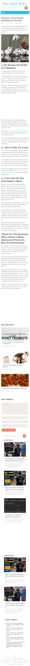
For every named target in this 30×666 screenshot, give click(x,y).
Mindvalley (5, 170)
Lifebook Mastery (22, 190)
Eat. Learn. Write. (15, 3)
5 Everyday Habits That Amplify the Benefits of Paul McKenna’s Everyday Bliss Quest (15, 644)
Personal (26, 660)
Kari (3, 23)
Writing (20, 660)
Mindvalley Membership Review (20, 662)
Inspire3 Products (7, 662)
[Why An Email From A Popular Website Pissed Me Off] (15, 333)
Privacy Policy (19, 664)
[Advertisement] (15, 107)
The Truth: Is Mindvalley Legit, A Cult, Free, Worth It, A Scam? (14, 629)
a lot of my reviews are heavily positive (17, 131)
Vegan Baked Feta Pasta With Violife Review (15, 388)
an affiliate (23, 186)
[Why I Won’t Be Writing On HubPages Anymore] (15, 357)
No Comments (20, 23)
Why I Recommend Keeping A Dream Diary (14, 646)
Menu (3, 12)
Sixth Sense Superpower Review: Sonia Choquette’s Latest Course (15, 625)
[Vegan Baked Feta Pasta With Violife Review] (15, 380)
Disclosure (11, 664)
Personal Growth (6, 660)
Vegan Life (14, 660)
